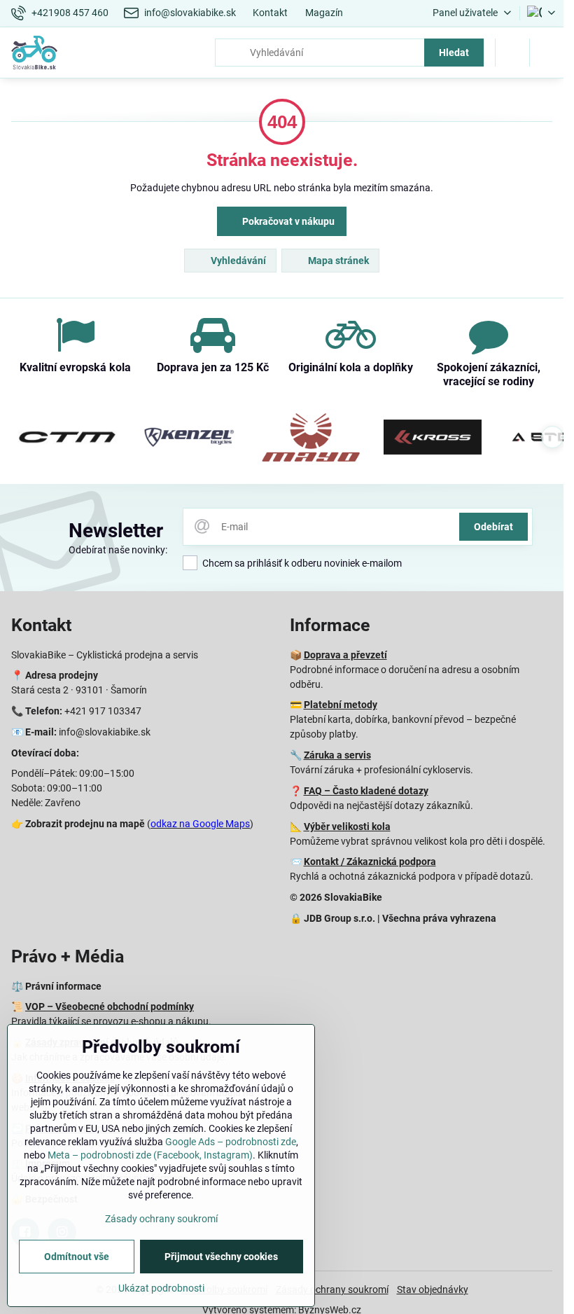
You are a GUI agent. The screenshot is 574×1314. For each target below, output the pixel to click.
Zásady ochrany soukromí (332, 1289)
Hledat (454, 52)
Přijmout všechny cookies (221, 1256)
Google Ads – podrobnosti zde (230, 1141)
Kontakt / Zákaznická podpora (370, 861)
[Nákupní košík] (512, 53)
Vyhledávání (237, 260)
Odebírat (493, 526)
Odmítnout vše (76, 1256)
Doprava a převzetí (345, 655)
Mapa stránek (337, 260)
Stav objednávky (432, 1289)
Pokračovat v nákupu (287, 221)
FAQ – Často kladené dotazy (366, 790)
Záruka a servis (337, 755)
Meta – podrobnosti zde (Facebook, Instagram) (150, 1155)
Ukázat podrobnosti (161, 1288)
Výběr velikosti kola (347, 826)
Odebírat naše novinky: (118, 549)
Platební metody (340, 704)
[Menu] (547, 53)
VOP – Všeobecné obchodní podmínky (109, 1006)
